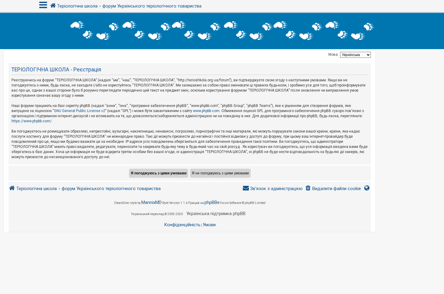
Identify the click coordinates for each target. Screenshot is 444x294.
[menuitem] (333, 189)
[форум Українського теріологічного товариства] (222, 31)
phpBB (210, 202)
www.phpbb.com (206, 111)
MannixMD (151, 202)
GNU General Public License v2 (79, 111)
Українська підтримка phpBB (216, 213)
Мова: (333, 54)
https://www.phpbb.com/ (31, 121)
